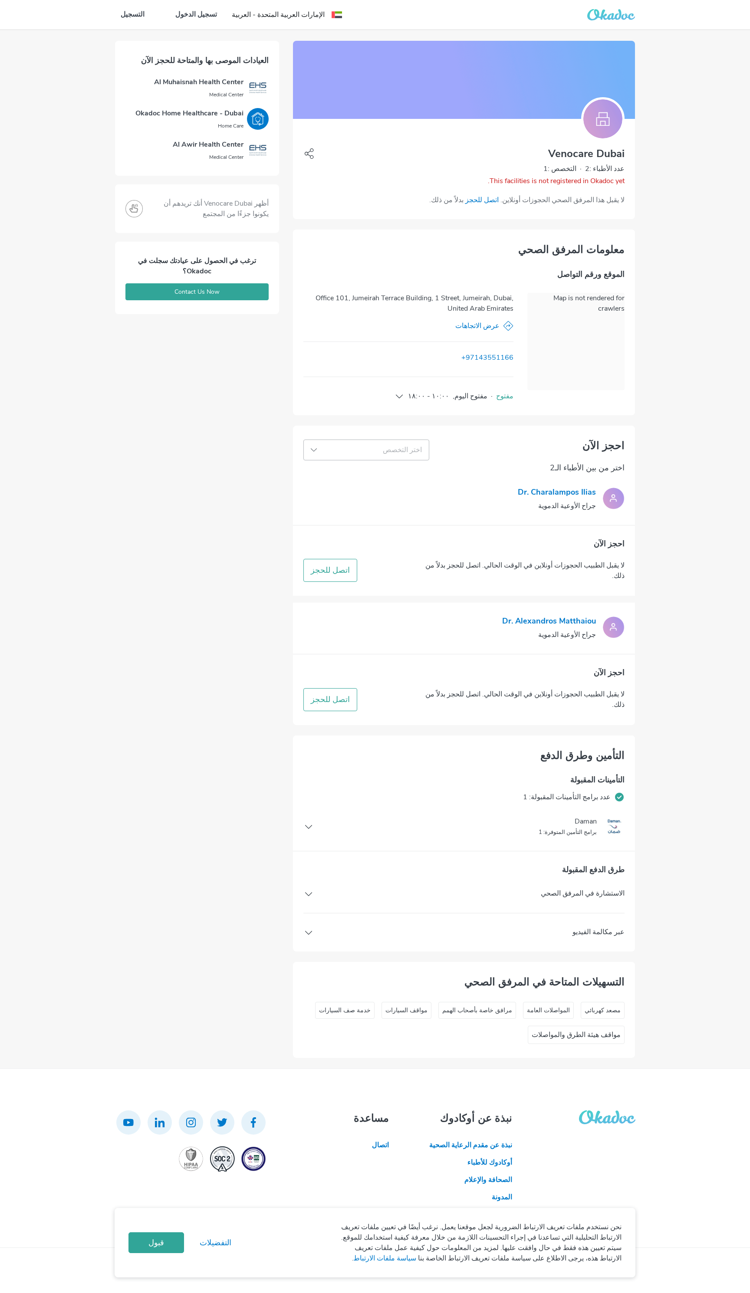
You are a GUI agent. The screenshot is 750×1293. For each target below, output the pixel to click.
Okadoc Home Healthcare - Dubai (189, 113)
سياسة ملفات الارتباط (384, 1258)
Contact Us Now (197, 292)
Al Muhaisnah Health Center (198, 82)
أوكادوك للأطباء (489, 1162)
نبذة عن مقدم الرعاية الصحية (470, 1145)
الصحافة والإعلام (488, 1180)
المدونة (502, 1197)
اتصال (380, 1145)
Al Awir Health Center (208, 144)
